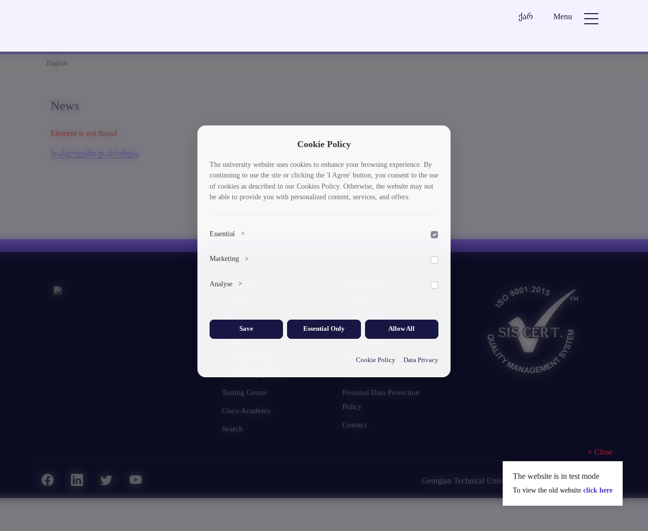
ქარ (525, 16)
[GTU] (109, 27)
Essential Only (324, 328)
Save (246, 328)
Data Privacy (420, 360)
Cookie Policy (375, 360)
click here (598, 490)
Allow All (401, 328)
